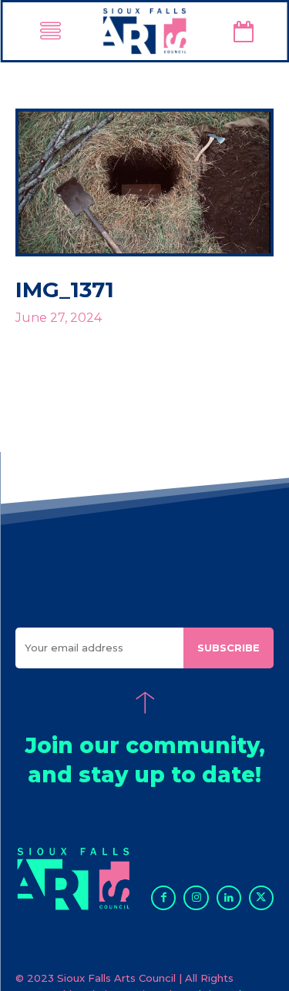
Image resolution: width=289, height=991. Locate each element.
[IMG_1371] (144, 182)
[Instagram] (195, 898)
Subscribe (228, 647)
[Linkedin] (229, 898)
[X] (261, 898)
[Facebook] (163, 898)
